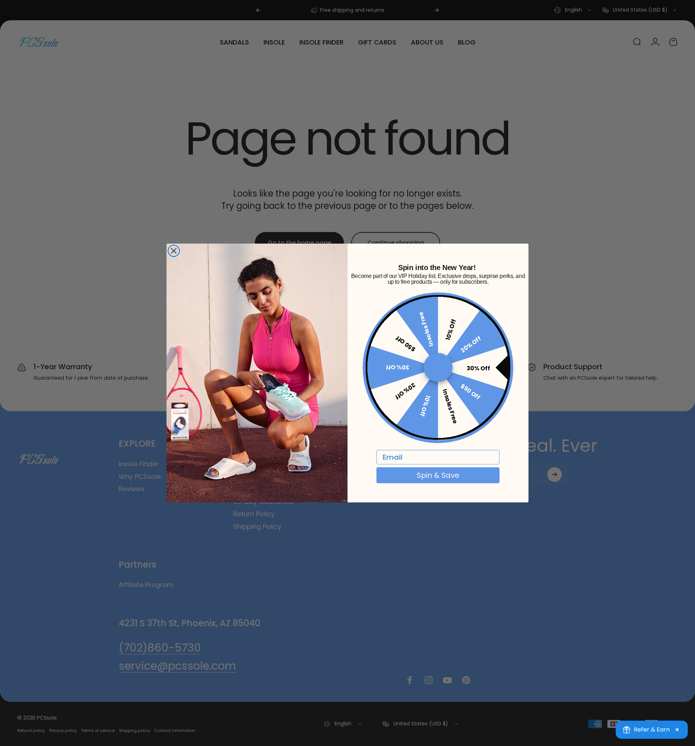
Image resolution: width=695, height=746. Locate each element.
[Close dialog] (174, 251)
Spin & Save (438, 476)
